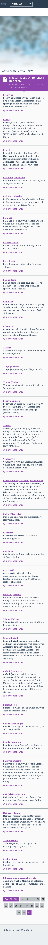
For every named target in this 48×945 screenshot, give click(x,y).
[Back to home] (4, 4)
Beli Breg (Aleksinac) (13, 196)
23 (6, 905)
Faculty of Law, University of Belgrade (23, 480)
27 (26, 905)
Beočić (6, 119)
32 (24, 912)
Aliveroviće (9, 570)
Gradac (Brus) (10, 859)
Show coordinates (13, 111)
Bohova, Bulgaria (11, 401)
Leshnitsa (8, 532)
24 (11, 905)
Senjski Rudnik (10, 638)
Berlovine (8, 95)
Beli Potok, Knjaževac (14, 177)
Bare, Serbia (9, 261)
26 (21, 905)
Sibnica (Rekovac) (12, 619)
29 (37, 905)
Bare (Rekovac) (10, 242)
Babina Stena (9, 280)
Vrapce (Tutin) (10, 382)
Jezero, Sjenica (10, 840)
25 (16, 905)
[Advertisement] (24, 43)
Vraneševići (9, 459)
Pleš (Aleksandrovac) (14, 794)
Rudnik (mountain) (12, 671)
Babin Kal (8, 301)
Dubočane (8, 551)
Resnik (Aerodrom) (12, 742)
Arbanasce (8, 326)
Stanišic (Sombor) (12, 594)
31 (19, 912)
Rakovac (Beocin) (12, 761)
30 (42, 905)
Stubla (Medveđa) (12, 514)
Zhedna (7, 425)
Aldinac (7, 347)
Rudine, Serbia (10, 704)
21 (38, 899)
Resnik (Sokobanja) (13, 723)
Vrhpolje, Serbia (11, 366)
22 (43, 899)
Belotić (6, 150)
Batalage (7, 218)
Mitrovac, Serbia (11, 813)
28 (32, 905)
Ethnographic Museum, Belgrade (19, 878)
